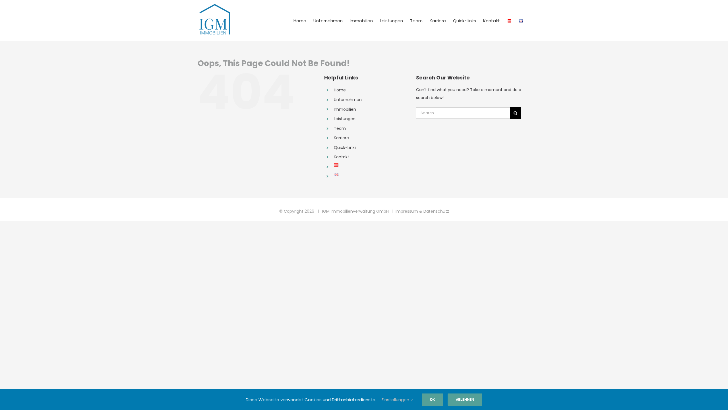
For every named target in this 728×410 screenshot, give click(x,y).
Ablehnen (465, 399)
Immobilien (345, 109)
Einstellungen (396, 400)
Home (340, 90)
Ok (432, 399)
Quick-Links (345, 147)
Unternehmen (348, 99)
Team (340, 128)
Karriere (341, 138)
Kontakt (341, 157)
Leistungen (344, 119)
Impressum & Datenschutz (422, 211)
